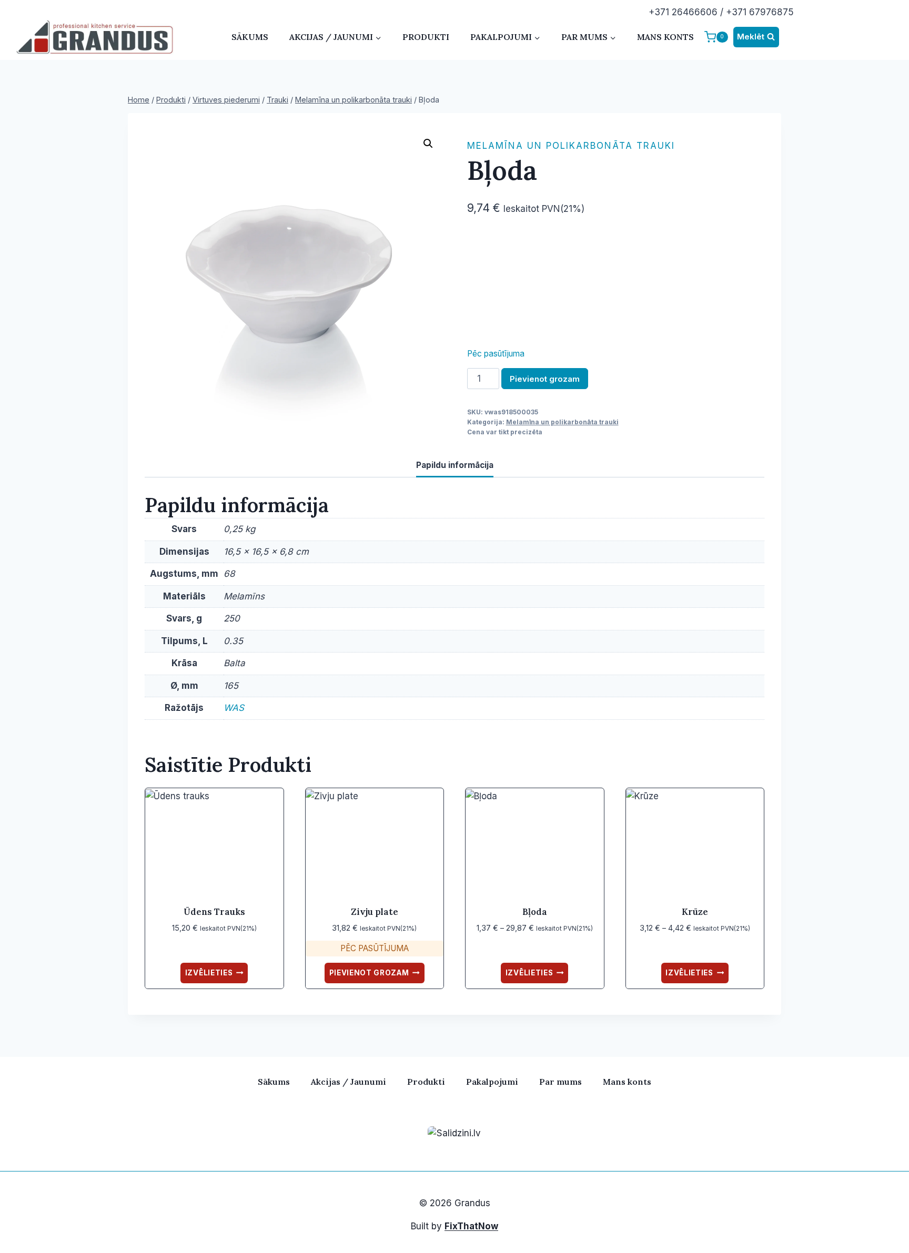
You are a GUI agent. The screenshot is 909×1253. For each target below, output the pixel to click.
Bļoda (534, 912)
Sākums (249, 37)
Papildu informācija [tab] (454, 465)
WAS (234, 707)
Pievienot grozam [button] (369, 973)
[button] (428, 143)
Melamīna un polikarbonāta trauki (571, 145)
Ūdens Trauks (214, 912)
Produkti (425, 37)
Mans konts (665, 37)
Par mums (560, 1081)
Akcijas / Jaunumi (348, 1081)
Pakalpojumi (492, 1081)
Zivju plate (374, 912)
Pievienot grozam (545, 379)
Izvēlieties (209, 973)
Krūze (695, 912)
